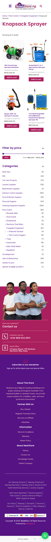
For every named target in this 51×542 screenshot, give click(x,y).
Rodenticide (11, 221)
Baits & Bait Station (14, 246)
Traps (9, 239)
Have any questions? (10, 323)
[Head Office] (5, 347)
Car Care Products (9, 180)
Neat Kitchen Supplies (11, 189)
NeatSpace (30, 524)
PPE (3, 176)
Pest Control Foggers (17, 235)
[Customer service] (5, 336)
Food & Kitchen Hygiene (11, 197)
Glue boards (11, 217)
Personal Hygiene (9, 201)
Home (4, 16)
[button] (10, 6)
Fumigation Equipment (15, 228)
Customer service (16, 335)
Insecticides (11, 243)
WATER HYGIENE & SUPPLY (13, 267)
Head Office (14, 346)
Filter (6, 157)
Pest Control (7, 210)
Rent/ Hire (6, 172)
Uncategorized (8, 254)
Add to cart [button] (12, 77)
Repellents (11, 250)
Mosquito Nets (12, 213)
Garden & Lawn (8, 263)
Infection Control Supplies (12, 193)
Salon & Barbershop (10, 258)
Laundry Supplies (9, 185)
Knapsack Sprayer (16, 231)
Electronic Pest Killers (15, 224)
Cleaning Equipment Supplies (13, 206)
